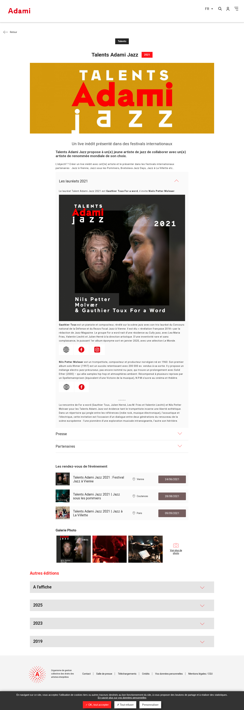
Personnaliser (150, 704)
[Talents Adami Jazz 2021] (74, 549)
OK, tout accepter (98, 704)
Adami (19, 11)
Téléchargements (127, 673)
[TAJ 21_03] (110, 549)
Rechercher (219, 8)
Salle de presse (104, 673)
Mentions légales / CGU (200, 673)
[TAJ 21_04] (145, 549)
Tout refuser (126, 704)
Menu (236, 8)
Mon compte (227, 8)
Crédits (146, 673)
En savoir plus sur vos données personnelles (122, 697)
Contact (86, 673)
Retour (13, 32)
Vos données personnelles (169, 673)
